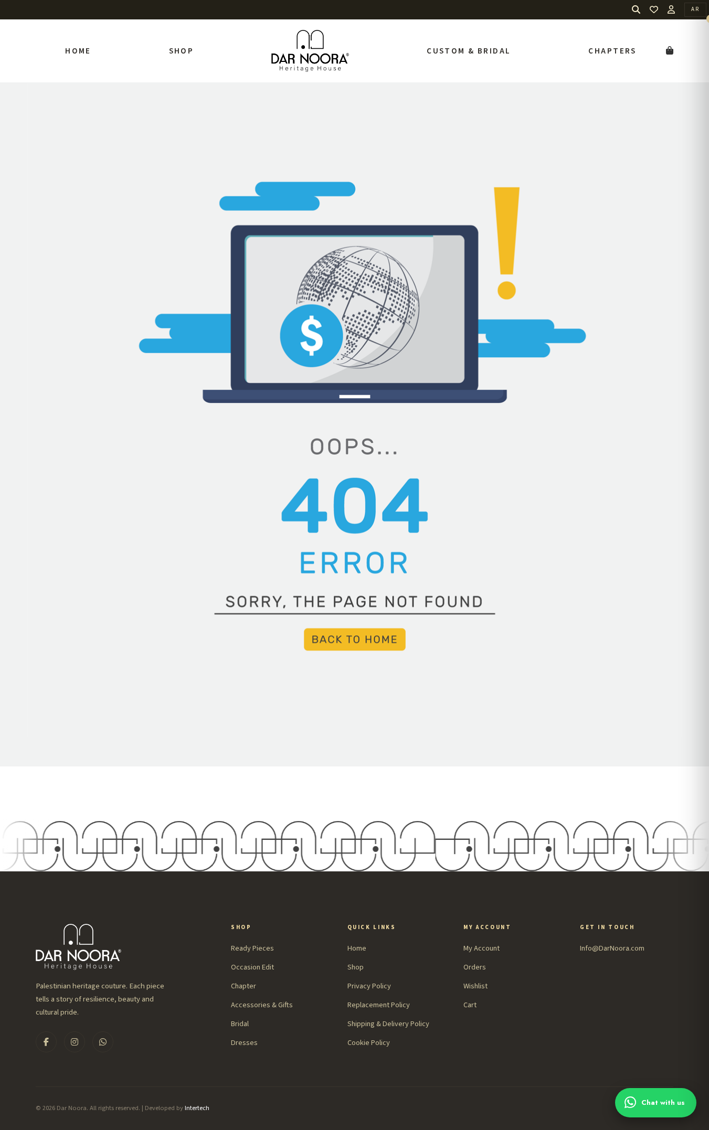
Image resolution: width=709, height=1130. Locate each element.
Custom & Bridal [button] (469, 51)
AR (695, 9)
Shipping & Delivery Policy (388, 1023)
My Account (481, 948)
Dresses (244, 1042)
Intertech (197, 1108)
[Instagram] (74, 1041)
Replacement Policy (378, 1004)
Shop (181, 51)
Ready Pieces (252, 948)
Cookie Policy (368, 1042)
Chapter (243, 986)
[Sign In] (671, 9)
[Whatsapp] (102, 1041)
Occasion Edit (252, 967)
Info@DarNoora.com (612, 948)
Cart (470, 1004)
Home (78, 51)
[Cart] (669, 51)
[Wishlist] (654, 9)
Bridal (240, 1023)
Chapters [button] (612, 51)
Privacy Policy (369, 986)
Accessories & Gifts (262, 1004)
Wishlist (475, 986)
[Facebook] (46, 1041)
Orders (474, 967)
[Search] (636, 9)
